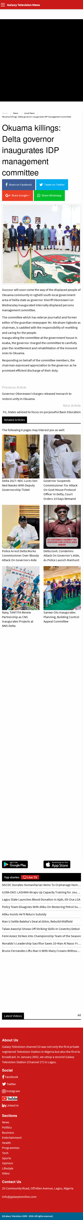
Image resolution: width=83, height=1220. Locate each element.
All (79, 1015)
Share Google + (20, 195)
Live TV (32, 877)
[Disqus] (41, 687)
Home (4, 113)
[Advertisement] (41, 60)
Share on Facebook (20, 184)
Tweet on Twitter (54, 184)
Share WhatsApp (50, 195)
